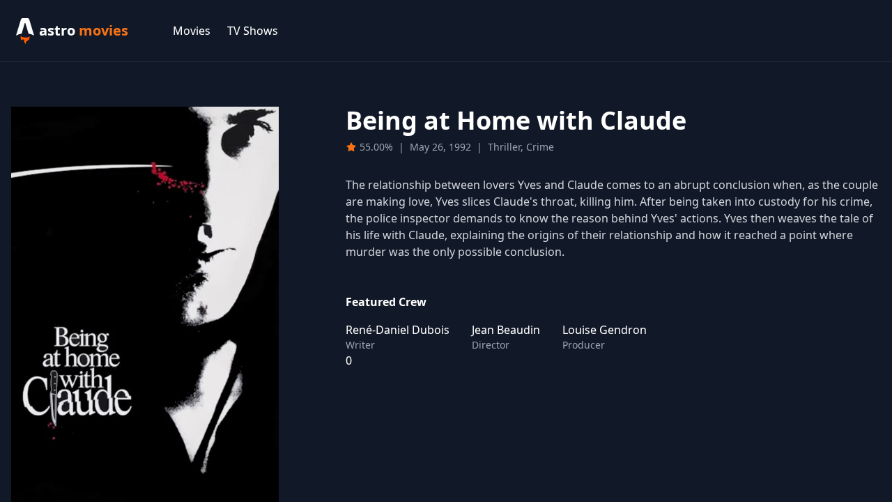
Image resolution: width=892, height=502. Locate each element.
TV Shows (252, 30)
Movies (191, 30)
